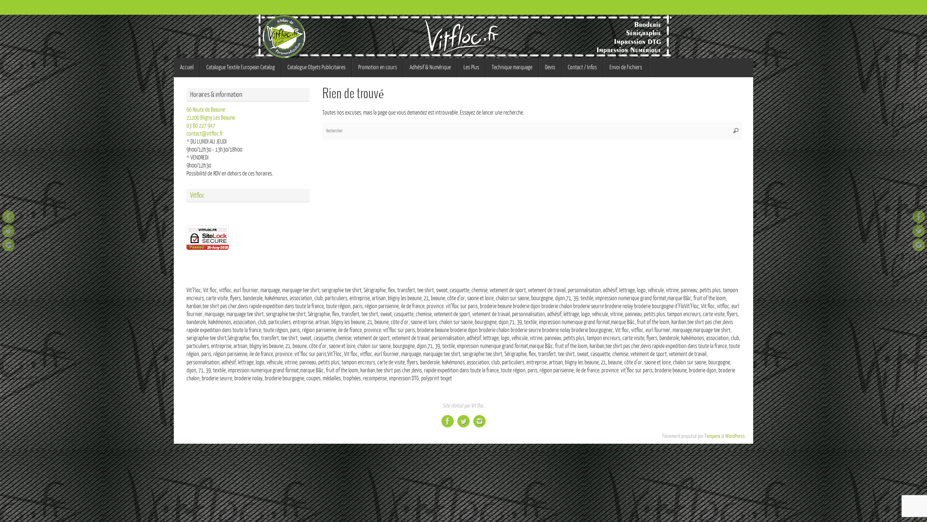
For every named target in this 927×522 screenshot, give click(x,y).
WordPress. (735, 436)
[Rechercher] (735, 131)
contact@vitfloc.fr (204, 133)
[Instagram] (8, 245)
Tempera (712, 436)
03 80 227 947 (200, 126)
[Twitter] (8, 231)
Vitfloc (197, 195)
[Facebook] (8, 217)
